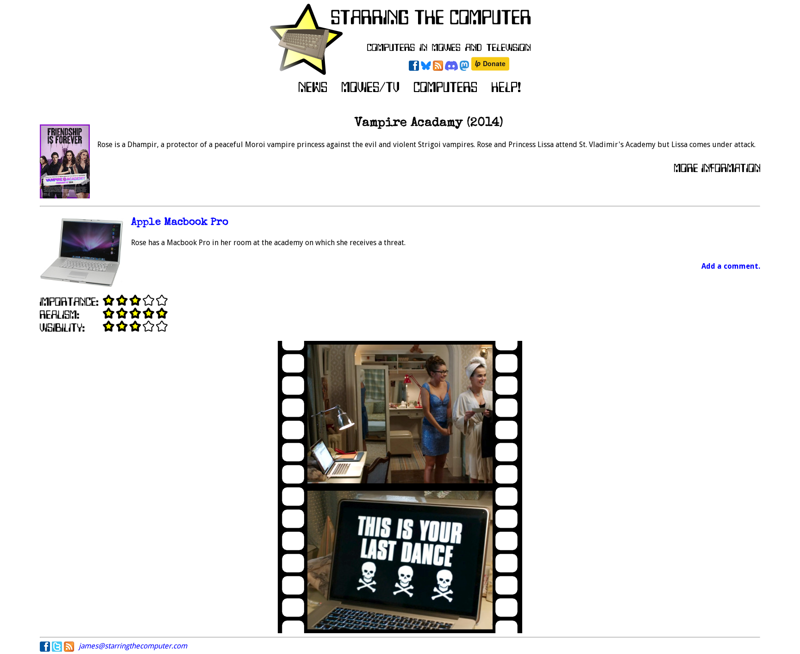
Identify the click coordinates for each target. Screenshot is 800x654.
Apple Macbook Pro (179, 222)
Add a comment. (730, 266)
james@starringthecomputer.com (133, 646)
